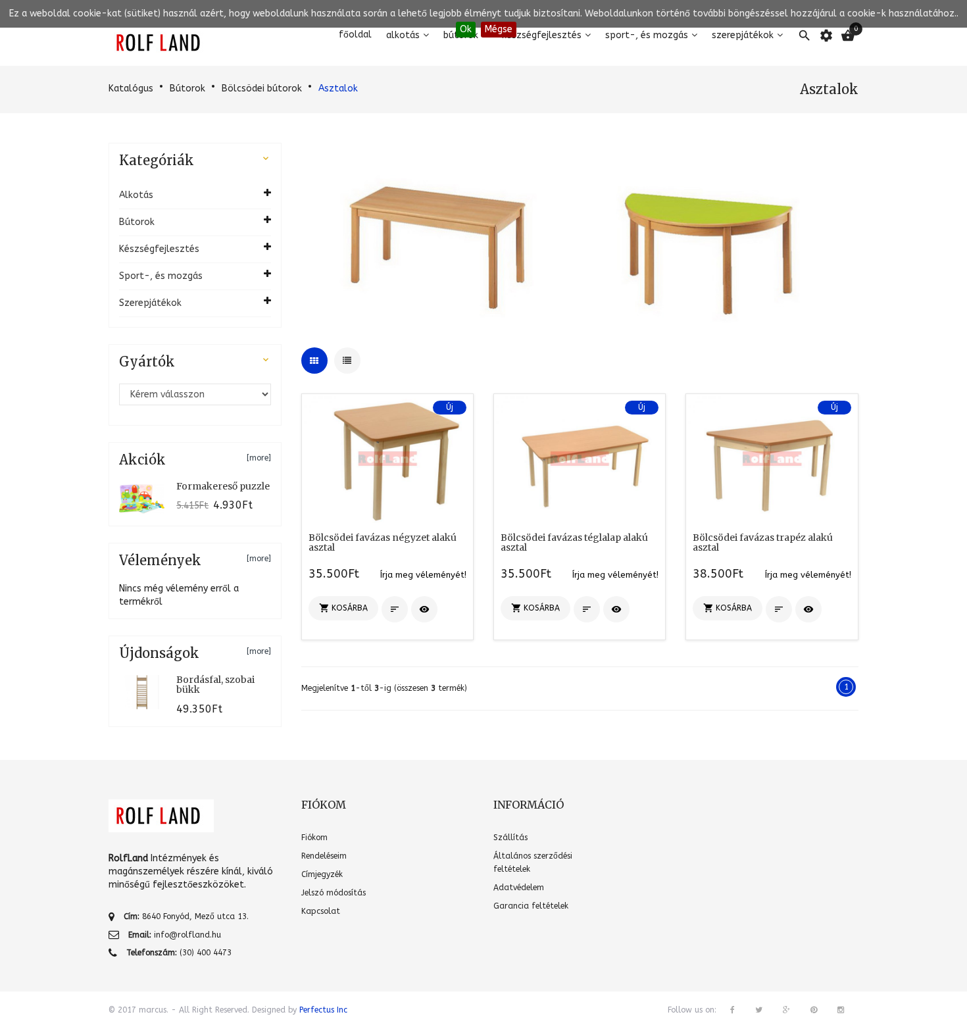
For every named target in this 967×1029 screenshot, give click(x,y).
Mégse (498, 29)
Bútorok (187, 88)
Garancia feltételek (530, 906)
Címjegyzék (322, 874)
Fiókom (314, 837)
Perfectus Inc (323, 1010)
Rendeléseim (324, 856)
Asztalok (338, 88)
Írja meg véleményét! (423, 575)
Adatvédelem (518, 887)
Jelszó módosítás (333, 892)
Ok (466, 29)
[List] (347, 360)
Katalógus (131, 88)
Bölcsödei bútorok (262, 88)
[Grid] (314, 360)
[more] (259, 458)
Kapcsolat (320, 911)
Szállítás (510, 837)
